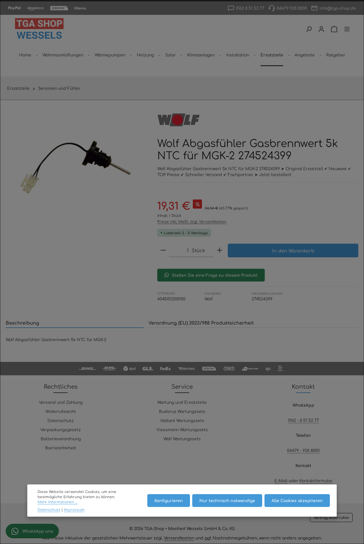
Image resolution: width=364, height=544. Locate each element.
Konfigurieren (168, 500)
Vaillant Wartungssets (182, 420)
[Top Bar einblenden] (347, 29)
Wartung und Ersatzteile (182, 402)
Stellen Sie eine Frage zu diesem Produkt (215, 275)
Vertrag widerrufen (331, 517)
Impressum (74, 509)
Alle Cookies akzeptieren (297, 500)
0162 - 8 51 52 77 (303, 420)
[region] (76, 167)
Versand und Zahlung (60, 402)
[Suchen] (309, 29)
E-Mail (281, 480)
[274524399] (76, 167)
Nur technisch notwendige (227, 500)
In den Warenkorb (293, 250)
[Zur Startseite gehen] (39, 29)
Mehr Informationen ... (58, 502)
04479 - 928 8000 (303, 450)
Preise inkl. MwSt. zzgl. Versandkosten (191, 221)
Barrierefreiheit (60, 447)
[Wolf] (178, 120)
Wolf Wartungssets (182, 438)
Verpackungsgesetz (60, 429)
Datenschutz (60, 420)
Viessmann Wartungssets (182, 429)
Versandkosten (179, 537)
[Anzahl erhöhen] (220, 250)
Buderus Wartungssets (182, 411)
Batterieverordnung (61, 438)
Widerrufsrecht (61, 411)
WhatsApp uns (37, 530)
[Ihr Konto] (321, 29)
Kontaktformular (315, 480)
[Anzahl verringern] (163, 250)
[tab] (75, 323)
